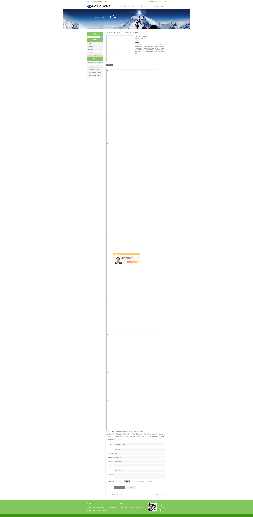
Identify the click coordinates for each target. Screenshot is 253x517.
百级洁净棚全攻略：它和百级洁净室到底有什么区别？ (95, 63)
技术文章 (146, 6)
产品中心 (134, 6)
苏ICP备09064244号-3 (124, 515)
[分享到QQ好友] (165, 1)
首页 (114, 32)
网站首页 (122, 6)
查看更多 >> (95, 55)
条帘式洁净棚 (91, 53)
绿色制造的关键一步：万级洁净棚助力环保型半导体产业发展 (95, 66)
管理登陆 (154, 515)
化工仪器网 (136, 515)
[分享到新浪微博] (160, 1)
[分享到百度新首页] (162, 1)
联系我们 (163, 6)
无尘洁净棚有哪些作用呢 (93, 69)
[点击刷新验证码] (127, 481)
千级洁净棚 (90, 49)
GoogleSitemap (141, 515)
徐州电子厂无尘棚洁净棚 (160, 494)
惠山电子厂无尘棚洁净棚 (117, 494)
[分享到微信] (158, 1)
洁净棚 (89, 43)
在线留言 (157, 6)
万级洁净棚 (90, 46)
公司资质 (151, 6)
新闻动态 (140, 6)
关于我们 (128, 6)
